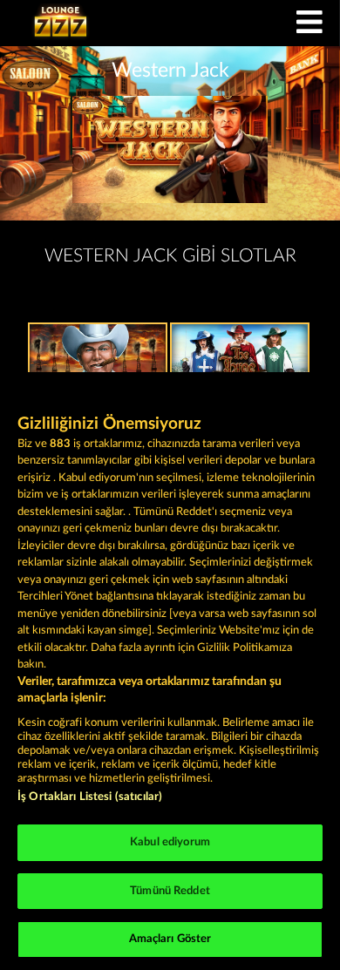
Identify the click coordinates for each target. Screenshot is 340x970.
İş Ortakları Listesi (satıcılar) (89, 797)
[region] (170, 671)
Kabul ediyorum (170, 842)
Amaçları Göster (170, 939)
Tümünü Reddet (170, 891)
